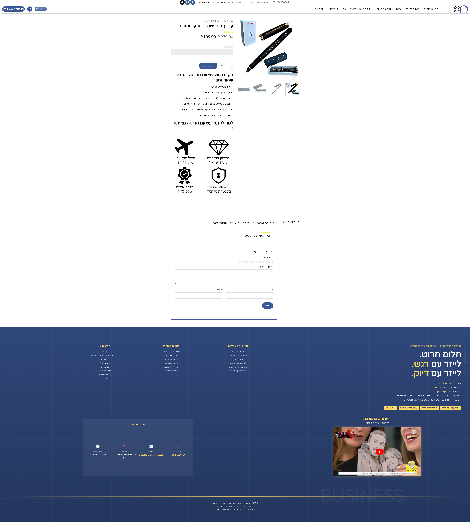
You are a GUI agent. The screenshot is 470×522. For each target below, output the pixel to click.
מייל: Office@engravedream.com (259, 2)
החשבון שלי (105, 363)
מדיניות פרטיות (105, 371)
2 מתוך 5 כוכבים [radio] (268, 262)
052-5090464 (178, 455)
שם (270, 289)
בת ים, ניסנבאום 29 (238, 2)
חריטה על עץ (171, 355)
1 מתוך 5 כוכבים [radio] (272, 262)
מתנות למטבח (238, 359)
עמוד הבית (228, 21)
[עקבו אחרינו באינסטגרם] (187, 2)
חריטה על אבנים (171, 359)
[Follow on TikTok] (182, 2)
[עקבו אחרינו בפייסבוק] (192, 2)
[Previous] (295, 49)
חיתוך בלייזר (412, 9)
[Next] (239, 49)
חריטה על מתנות (238, 351)
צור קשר (319, 9)
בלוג (343, 9)
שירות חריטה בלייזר (171, 351)
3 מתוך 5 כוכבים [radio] (262, 262)
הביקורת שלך (265, 266)
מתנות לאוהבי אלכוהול (238, 355)
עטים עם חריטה (211, 21)
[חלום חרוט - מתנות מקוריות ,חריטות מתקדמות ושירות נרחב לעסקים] (456, 9)
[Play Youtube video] (380, 452)
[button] (13, 9)
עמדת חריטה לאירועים (361, 9)
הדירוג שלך (266, 257)
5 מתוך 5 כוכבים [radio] (244, 262)
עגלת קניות (105, 359)
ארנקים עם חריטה (238, 363)
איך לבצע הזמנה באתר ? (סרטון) (105, 355)
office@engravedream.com (151, 455)
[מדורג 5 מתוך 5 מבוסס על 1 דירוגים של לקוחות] (202, 32)
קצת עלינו (333, 9)
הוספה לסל (208, 65)
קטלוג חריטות (383, 9)
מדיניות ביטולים (104, 374)
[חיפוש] (29, 9)
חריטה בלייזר (431, 9)
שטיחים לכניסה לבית (238, 367)
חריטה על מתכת (171, 363)
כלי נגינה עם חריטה (238, 371)
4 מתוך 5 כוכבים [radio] (254, 262)
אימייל (218, 289)
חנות (398, 9)
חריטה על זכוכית (171, 367)
